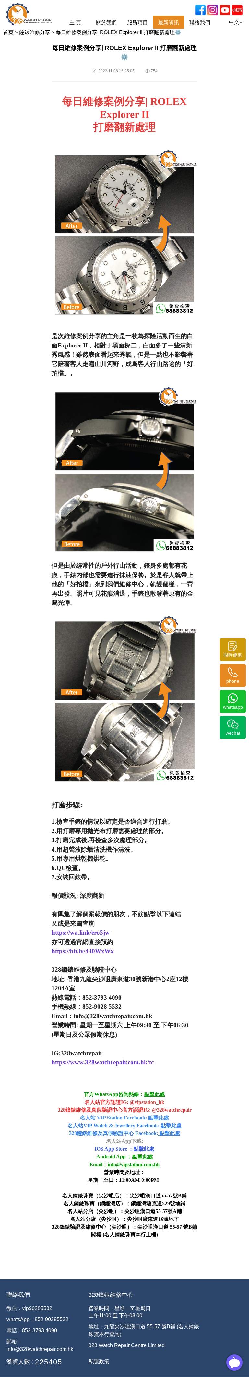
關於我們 (106, 22)
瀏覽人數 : (19, 1361)
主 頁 (75, 22)
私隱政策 (99, 1361)
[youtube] (225, 10)
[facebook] (200, 10)
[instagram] (213, 10)
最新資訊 (168, 22)
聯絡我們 (199, 22)
